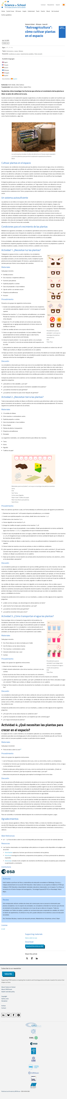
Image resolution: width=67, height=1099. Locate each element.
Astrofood (8, 855)
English (6, 62)
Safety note (5, 999)
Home (3, 11)
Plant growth (38, 54)
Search (58, 5)
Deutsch (6, 67)
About (48, 11)
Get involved (55, 11)
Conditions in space (14, 54)
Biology (21, 51)
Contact (43, 5)
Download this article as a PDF (34, 946)
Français (6, 65)
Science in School (29, 24)
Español (6, 75)
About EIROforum (6, 989)
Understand (31, 11)
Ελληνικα (6, 70)
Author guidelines (6, 15)
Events (43, 11)
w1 (20, 749)
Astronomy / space (12, 51)
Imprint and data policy (8, 992)
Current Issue (10, 11)
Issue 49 (44, 24)
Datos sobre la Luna (31, 938)
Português (6, 73)
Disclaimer (4, 1001)
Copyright (4, 996)
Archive (3, 1006)
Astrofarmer (8, 852)
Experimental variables (27, 54)
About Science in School (8, 987)
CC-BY (3, 929)
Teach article (62, 27)
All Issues (18, 11)
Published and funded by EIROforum (10, 1091)
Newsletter (50, 5)
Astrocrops (8, 861)
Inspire (24, 11)
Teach (37, 11)
